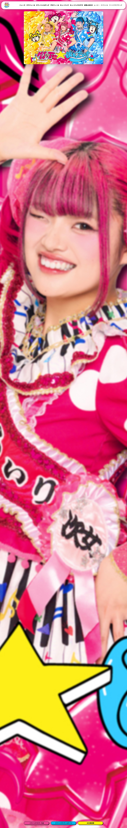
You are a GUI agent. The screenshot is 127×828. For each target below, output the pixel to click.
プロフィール (54, 5)
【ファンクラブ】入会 (36, 823)
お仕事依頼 (90, 823)
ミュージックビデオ (76, 5)
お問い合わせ (88, 5)
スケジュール (30, 5)
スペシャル (104, 5)
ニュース (22, 5)
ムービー (97, 5)
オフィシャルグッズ (42, 5)
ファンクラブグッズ (115, 5)
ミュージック (64, 5)
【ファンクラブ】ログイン (63, 823)
